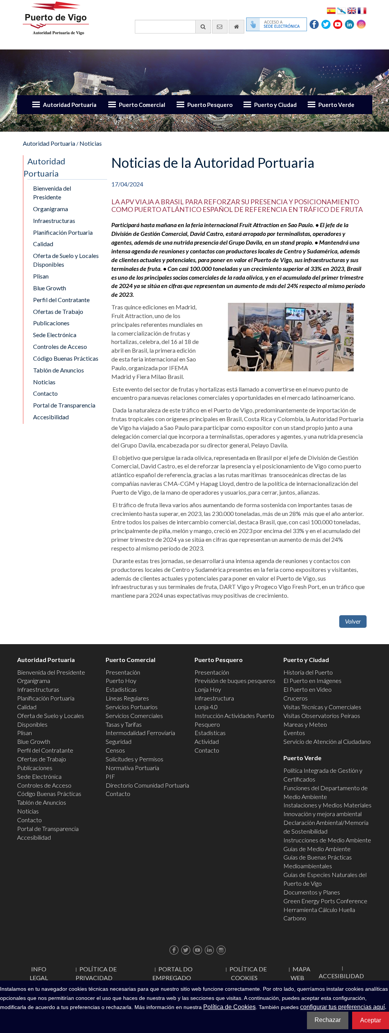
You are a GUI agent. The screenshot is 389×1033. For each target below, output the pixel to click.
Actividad (206, 741)
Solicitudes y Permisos (134, 758)
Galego (341, 10)
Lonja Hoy (207, 689)
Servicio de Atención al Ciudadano (327, 741)
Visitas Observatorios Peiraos (321, 715)
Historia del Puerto (308, 672)
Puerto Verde (336, 104)
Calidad (43, 243)
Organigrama (50, 208)
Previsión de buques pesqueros (234, 680)
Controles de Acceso (60, 346)
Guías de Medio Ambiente (317, 848)
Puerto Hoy (121, 680)
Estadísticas (121, 689)
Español (331, 10)
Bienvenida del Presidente (52, 193)
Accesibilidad (51, 416)
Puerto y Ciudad (275, 104)
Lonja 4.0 (206, 706)
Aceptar (370, 1020)
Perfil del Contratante (61, 299)
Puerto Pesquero (209, 104)
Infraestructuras (54, 220)
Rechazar (328, 1020)
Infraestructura (214, 698)
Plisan (41, 276)
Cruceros (295, 698)
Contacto (45, 393)
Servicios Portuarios (132, 706)
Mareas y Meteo (305, 724)
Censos (115, 750)
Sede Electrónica (54, 334)
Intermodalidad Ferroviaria (140, 732)
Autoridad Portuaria (69, 104)
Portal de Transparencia (64, 405)
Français (362, 10)
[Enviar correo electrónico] (220, 26)
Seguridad (118, 741)
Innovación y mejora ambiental (322, 813)
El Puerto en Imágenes (312, 680)
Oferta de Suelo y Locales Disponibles (66, 260)
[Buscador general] (203, 26)
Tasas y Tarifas (124, 724)
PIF (110, 776)
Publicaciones (51, 322)
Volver (353, 621)
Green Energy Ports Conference (325, 900)
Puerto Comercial (142, 104)
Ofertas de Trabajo (58, 311)
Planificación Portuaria (63, 232)
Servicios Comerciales (134, 715)
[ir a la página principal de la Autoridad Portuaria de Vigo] (56, 17)
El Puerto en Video (307, 689)
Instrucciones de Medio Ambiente (327, 840)
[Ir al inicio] (236, 26)
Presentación (123, 672)
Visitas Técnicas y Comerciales (322, 706)
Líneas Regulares (127, 698)
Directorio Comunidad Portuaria (147, 785)
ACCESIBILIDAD (341, 975)
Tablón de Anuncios (58, 370)
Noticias (90, 143)
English (351, 10)
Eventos (294, 732)
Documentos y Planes (311, 892)
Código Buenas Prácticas (65, 358)
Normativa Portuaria (132, 767)
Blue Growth (49, 287)
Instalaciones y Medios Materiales (327, 805)
